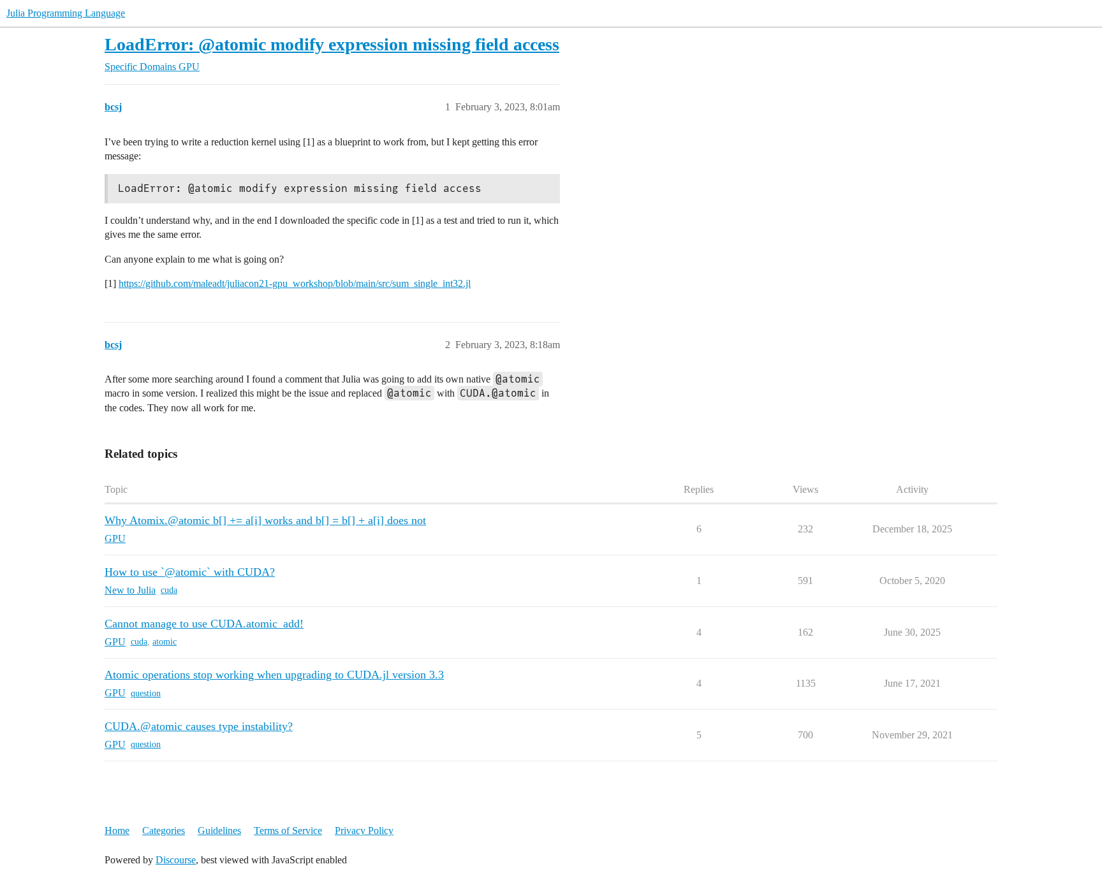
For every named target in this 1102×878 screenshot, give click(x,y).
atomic (164, 642)
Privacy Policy (364, 830)
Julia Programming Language (65, 13)
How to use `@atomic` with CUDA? (190, 572)
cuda (169, 590)
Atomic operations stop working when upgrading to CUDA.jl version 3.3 (274, 674)
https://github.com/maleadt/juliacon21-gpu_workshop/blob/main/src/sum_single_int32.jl (295, 283)
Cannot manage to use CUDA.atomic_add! (204, 623)
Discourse (176, 859)
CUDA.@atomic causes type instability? (199, 726)
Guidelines (219, 830)
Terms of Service (288, 830)
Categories (163, 830)
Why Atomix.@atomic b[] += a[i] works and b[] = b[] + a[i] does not (265, 520)
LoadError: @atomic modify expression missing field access (332, 44)
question (146, 693)
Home (117, 830)
